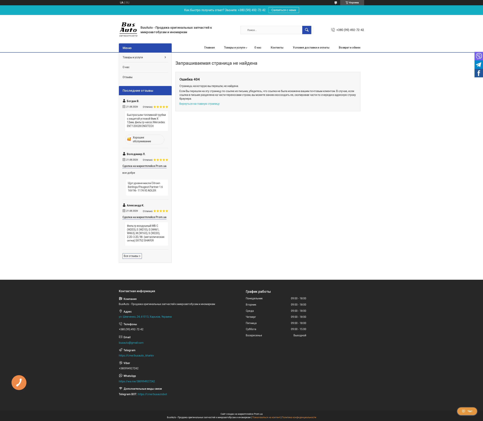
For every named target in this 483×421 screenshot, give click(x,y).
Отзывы (127, 77)
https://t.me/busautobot (152, 394)
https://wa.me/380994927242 (137, 381)
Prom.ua (258, 414)
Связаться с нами (283, 10)
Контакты (277, 47)
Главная (209, 47)
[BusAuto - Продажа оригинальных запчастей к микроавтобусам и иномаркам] (128, 30)
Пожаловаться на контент (266, 417)
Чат (470, 411)
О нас (257, 47)
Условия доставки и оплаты (311, 47)
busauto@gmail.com (131, 342)
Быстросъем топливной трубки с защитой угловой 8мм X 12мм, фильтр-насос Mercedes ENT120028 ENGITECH (146, 120)
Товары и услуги (234, 47)
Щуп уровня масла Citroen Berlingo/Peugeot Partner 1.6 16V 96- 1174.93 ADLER (145, 187)
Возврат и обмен (349, 47)
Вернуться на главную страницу (199, 103)
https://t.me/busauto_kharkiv (136, 355)
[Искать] (306, 30)
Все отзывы (131, 255)
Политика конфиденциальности (299, 417)
